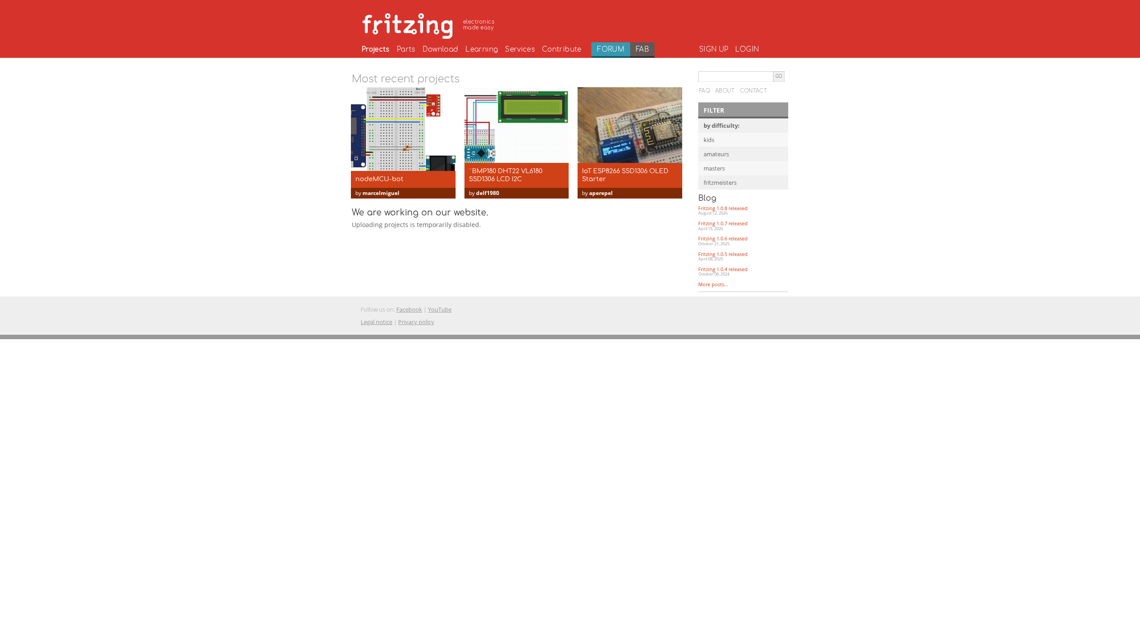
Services (520, 49)
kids (709, 140)
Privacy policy (416, 322)
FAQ (704, 90)
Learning (481, 49)
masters (714, 168)
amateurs (716, 154)
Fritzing (430, 24)
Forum (610, 49)
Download (441, 49)
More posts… (713, 284)
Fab (642, 49)
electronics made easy (478, 24)
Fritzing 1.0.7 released (723, 225)
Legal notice (376, 322)
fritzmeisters (720, 183)
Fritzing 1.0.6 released (723, 240)
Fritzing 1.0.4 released (723, 271)
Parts (406, 49)
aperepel (601, 193)
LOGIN (747, 49)
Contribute (562, 49)
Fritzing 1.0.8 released (723, 210)
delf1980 (487, 193)
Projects (376, 49)
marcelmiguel (380, 193)
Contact (753, 90)
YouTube (440, 309)
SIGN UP (713, 49)
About (725, 90)
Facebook (409, 309)
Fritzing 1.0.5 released (723, 256)
